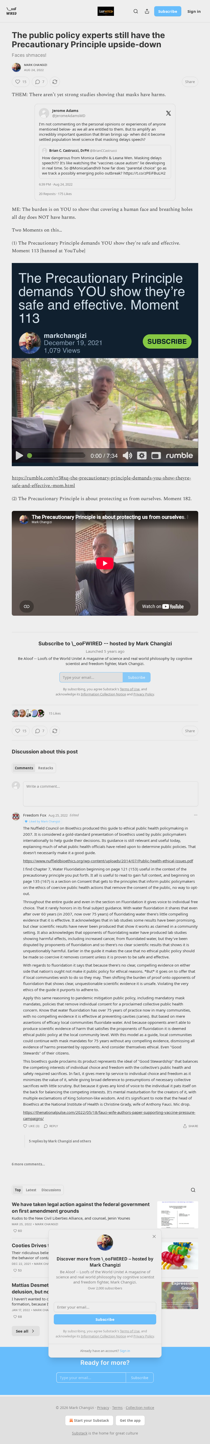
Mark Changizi (35, 65)
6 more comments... (28, 1164)
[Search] (136, 11)
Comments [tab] (24, 768)
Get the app (130, 1420)
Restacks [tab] (45, 768)
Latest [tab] (31, 1190)
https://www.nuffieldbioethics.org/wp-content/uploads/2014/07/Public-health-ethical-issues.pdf (108, 860)
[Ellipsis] (196, 815)
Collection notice (140, 1407)
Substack (79, 1433)
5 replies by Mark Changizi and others (60, 1141)
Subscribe (167, 11)
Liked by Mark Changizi (44, 821)
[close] (154, 1236)
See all (22, 1331)
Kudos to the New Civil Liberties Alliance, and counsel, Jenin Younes (71, 1218)
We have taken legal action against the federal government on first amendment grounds (81, 1207)
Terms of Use (130, 1331)
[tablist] (34, 768)
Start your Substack (91, 1420)
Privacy (103, 1407)
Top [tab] (18, 1190)
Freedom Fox (34, 815)
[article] (105, 1217)
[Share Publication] (147, 11)
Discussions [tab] (51, 1190)
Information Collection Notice (103, 1336)
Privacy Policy (143, 1336)
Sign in (194, 11)
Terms (117, 1407)
